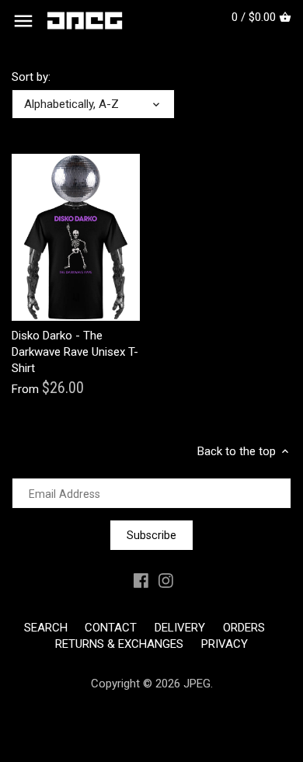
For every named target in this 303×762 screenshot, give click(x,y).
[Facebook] (141, 580)
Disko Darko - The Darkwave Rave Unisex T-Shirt (75, 352)
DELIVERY (180, 628)
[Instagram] (165, 580)
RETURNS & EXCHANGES (119, 644)
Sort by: (31, 77)
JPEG (197, 684)
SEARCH (46, 628)
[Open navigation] (23, 21)
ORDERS (244, 628)
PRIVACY (224, 644)
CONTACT (111, 628)
